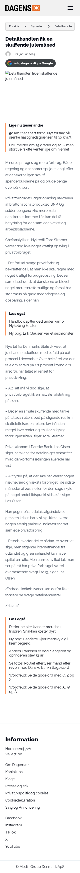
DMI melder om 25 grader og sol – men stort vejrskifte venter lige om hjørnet (41, 147)
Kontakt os (14, 772)
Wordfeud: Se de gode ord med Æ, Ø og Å (39, 689)
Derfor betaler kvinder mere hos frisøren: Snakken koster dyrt (35, 629)
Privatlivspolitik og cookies (26, 793)
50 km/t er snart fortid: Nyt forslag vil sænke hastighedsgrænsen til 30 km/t (40, 135)
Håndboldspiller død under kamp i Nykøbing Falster (37, 323)
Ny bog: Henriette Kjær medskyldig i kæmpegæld (38, 641)
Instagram (13, 825)
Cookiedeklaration (20, 800)
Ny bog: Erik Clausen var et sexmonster (41, 333)
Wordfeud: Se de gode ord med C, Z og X (41, 677)
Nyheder (37, 26)
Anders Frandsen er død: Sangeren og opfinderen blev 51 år (40, 653)
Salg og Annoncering (22, 807)
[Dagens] (32, 8)
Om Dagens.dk (17, 765)
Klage (10, 779)
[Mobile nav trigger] (70, 8)
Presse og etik (16, 786)
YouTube (12, 846)
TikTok (10, 832)
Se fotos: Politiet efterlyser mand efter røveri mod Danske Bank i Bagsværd (39, 665)
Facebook (13, 818)
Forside (14, 26)
